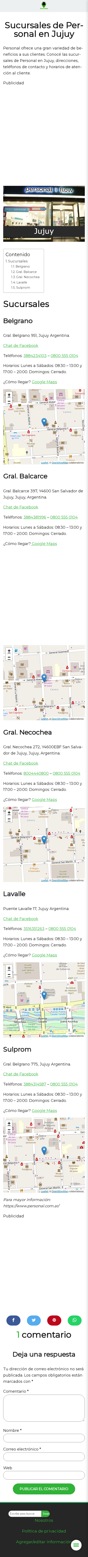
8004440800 (36, 773)
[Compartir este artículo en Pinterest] (54, 1320)
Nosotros (44, 1520)
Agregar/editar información (44, 1541)
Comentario (16, 1391)
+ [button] (9, 394)
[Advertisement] (44, 134)
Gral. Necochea (28, 277)
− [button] (9, 401)
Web (7, 1468)
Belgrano (23, 266)
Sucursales (18, 261)
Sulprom (23, 288)
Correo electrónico (22, 1449)
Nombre (12, 1430)
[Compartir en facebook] (13, 1320)
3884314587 (34, 1084)
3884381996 (34, 517)
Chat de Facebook (20, 345)
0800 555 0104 (64, 355)
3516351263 (33, 928)
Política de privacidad (44, 1531)
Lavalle (21, 282)
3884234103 (35, 355)
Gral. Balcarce (26, 272)
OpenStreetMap (60, 462)
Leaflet (44, 462)
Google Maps (44, 382)
